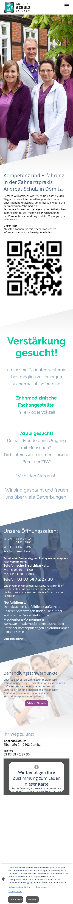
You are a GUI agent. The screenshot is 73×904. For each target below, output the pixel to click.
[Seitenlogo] (17, 7)
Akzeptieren (16, 899)
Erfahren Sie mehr (36, 703)
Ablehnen (32, 899)
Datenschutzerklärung (19, 886)
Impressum (41, 886)
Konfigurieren (15, 891)
